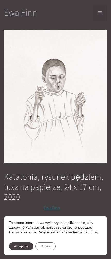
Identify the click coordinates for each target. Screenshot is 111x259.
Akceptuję (21, 246)
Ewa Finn (20, 12)
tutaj (94, 232)
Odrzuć (46, 246)
